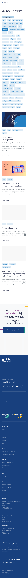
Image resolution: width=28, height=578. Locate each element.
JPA (3, 67)
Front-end (11, 51)
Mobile (12, 79)
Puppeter (5, 85)
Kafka (3, 70)
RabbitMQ (5, 91)
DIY (22, 45)
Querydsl (17, 88)
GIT (19, 54)
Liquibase (21, 70)
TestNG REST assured (16, 104)
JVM (13, 67)
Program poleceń (6, 487)
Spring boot (19, 98)
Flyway (4, 51)
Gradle (10, 57)
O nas (3, 432)
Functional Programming (9, 54)
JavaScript (20, 63)
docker (4, 48)
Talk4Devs (4, 415)
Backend (4, 29)
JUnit (8, 67)
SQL (18, 101)
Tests (12, 107)
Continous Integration (8, 36)
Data (19, 39)
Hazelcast (5, 60)
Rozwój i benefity (6, 484)
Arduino (4, 26)
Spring (12, 98)
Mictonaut (5, 79)
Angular (4, 23)
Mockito (19, 79)
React (12, 91)
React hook (19, 91)
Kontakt (4, 440)
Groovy (16, 57)
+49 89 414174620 (7, 534)
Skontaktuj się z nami (13, 330)
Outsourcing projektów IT (9, 454)
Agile (9, 20)
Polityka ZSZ (5, 572)
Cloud (10, 32)
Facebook (8, 386)
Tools (18, 107)
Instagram (12, 386)
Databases (5, 42)
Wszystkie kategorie (7, 17)
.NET (3, 20)
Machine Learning (7, 73)
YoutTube (17, 386)
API (21, 23)
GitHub (21, 386)
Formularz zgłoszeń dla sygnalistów (11, 547)
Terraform (5, 104)
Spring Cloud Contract (8, 101)
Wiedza (4, 437)
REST (10, 95)
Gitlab (4, 57)
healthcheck (13, 60)
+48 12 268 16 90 (6, 507)
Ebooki (3, 468)
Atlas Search (12, 26)
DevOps (16, 45)
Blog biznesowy (6, 465)
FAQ (3, 481)
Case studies (5, 434)
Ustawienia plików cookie (8, 574)
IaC (9, 63)
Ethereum (16, 48)
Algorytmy (19, 20)
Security (21, 95)
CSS (18, 36)
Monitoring (14, 82)
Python (12, 85)
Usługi (3, 429)
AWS (20, 26)
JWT (18, 67)
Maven (17, 73)
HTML (21, 60)
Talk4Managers (16, 415)
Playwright (22, 82)
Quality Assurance (7, 88)
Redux (4, 95)
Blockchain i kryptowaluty (17, 29)
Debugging (18, 42)
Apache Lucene (13, 23)
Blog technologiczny (7, 462)
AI (13, 20)
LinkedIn (3, 386)
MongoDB (5, 82)
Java (14, 63)
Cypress (13, 39)
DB (11, 42)
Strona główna (5, 426)
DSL (10, 48)
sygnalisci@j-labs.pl (11, 544)
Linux (14, 70)
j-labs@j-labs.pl (8, 382)
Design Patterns (6, 45)
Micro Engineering (7, 76)
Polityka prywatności (7, 570)
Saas (15, 95)
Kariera (3, 443)
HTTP (4, 63)
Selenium (5, 98)
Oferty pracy (5, 476)
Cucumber (5, 39)
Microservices (19, 76)
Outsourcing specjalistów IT (9, 451)
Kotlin (9, 70)
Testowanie (5, 107)
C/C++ (4, 32)
